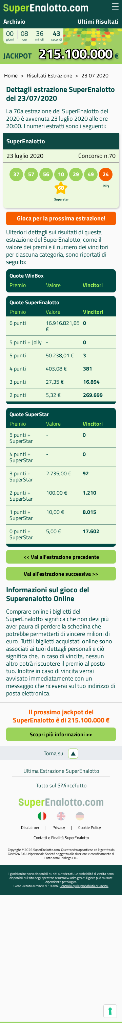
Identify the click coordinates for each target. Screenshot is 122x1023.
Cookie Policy (89, 827)
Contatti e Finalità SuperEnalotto (61, 837)
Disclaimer (30, 827)
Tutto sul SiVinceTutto (61, 785)
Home (11, 75)
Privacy (59, 827)
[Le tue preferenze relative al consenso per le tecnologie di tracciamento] (110, 1011)
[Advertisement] (61, 961)
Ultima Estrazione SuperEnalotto (61, 771)
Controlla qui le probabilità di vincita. (84, 885)
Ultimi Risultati (98, 21)
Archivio (14, 21)
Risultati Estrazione (49, 75)
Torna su (54, 753)
